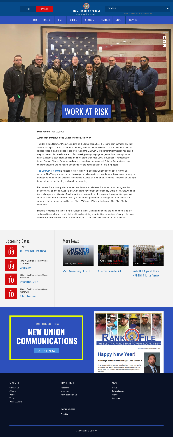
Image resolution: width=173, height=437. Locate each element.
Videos (12, 398)
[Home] (86, 9)
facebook (163, 36)
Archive (115, 394)
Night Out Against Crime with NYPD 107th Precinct (147, 273)
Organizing (133, 19)
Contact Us (14, 387)
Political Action (15, 401)
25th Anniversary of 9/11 (76, 271)
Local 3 (47, 19)
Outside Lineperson (28, 296)
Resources (89, 19)
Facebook (65, 387)
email (163, 44)
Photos (12, 394)
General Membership (29, 282)
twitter (163, 40)
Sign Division (25, 267)
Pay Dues (44, 8)
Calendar (106, 19)
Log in (28, 8)
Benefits (73, 19)
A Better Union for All (109, 271)
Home (35, 19)
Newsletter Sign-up (69, 394)
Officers (12, 391)
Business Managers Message (111, 262)
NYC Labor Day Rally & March (33, 251)
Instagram (65, 391)
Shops (118, 19)
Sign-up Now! (46, 351)
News (60, 19)
